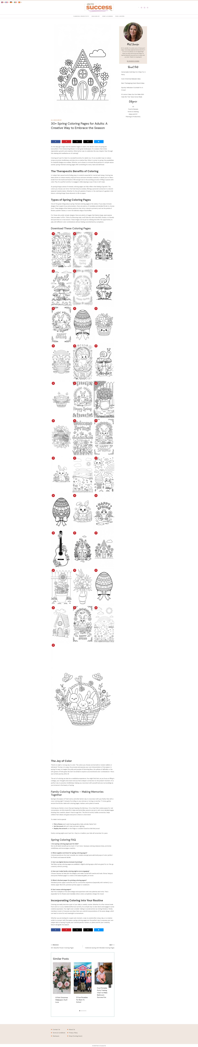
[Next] (110, 1005)
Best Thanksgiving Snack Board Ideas (132, 170)
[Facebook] (141, 7)
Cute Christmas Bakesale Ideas (131, 166)
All (52, 139)
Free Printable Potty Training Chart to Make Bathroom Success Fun (102, 1012)
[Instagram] (144, 7)
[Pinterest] (147, 7)
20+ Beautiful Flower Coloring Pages (62, 966)
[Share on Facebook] (55, 160)
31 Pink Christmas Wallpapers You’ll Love (61, 1019)
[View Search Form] (138, 7)
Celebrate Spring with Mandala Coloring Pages (99, 966)
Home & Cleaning (107, 16)
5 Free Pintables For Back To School (82, 1019)
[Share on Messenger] (99, 160)
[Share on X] (77, 160)
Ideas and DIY (96, 16)
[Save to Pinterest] (66, 160)
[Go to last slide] (55, 1005)
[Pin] (53, 253)
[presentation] (62, 997)
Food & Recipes (119, 16)
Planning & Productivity (81, 16)
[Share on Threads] (88, 160)
